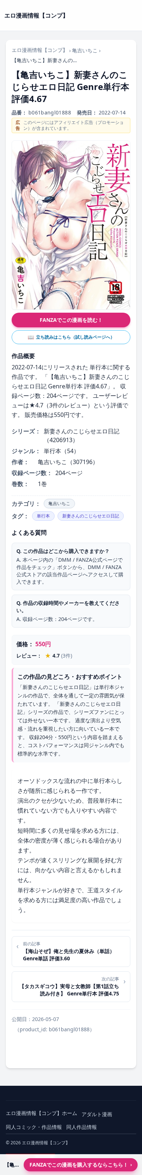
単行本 (43, 516)
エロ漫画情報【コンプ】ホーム (41, 1113)
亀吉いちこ (85, 50)
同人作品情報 (81, 1126)
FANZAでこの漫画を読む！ (71, 319)
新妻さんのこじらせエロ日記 (90, 516)
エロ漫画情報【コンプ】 (40, 49)
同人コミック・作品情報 (34, 1126)
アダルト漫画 (97, 1114)
